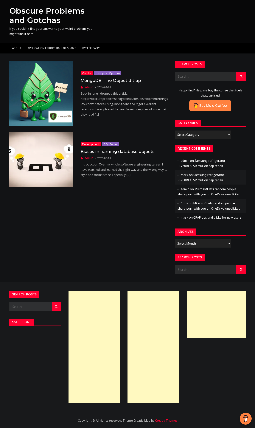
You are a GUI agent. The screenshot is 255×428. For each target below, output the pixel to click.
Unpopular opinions (108, 73)
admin (89, 87)
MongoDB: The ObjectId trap (111, 80)
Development (90, 144)
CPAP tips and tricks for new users (217, 217)
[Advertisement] (94, 347)
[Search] (241, 76)
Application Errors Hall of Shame (52, 48)
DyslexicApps (91, 48)
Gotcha (86, 73)
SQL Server (111, 144)
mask (184, 217)
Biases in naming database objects (117, 151)
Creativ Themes (166, 420)
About (16, 48)
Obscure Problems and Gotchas (47, 15)
